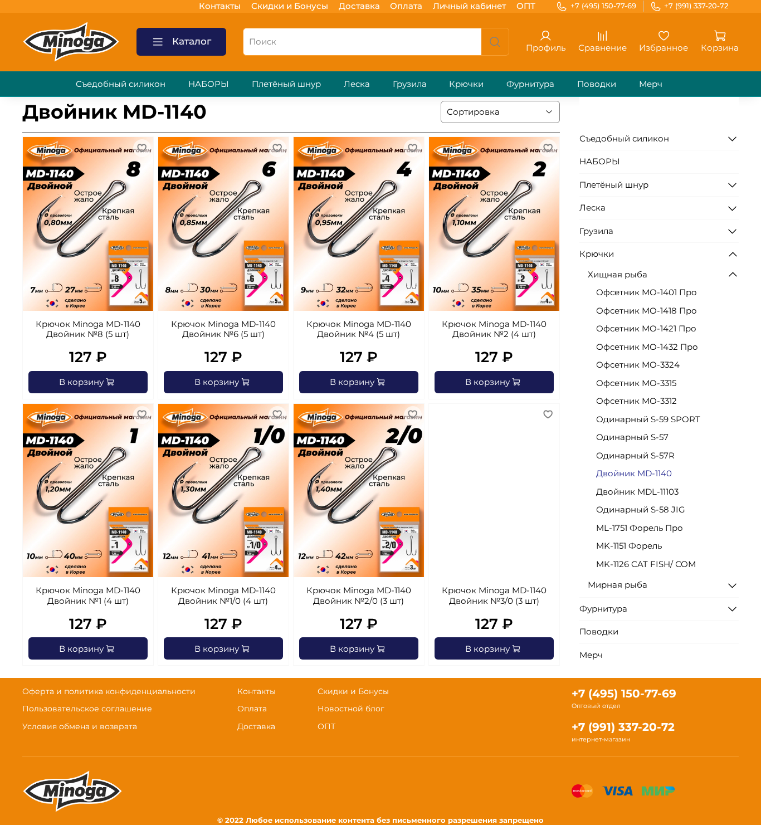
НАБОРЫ (208, 84)
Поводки (596, 84)
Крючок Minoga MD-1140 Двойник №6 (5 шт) (223, 329)
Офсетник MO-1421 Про (646, 328)
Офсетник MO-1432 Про (647, 346)
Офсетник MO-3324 (638, 364)
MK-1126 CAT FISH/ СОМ (646, 564)
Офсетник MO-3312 (636, 401)
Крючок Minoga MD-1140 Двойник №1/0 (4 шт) (223, 595)
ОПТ (525, 6)
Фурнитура (530, 84)
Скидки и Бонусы (289, 6)
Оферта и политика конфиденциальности (109, 691)
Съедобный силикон (120, 84)
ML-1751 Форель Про (639, 528)
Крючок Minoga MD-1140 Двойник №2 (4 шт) (494, 329)
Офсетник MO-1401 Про (646, 292)
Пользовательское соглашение (87, 708)
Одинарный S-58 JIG (640, 509)
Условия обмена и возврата (79, 726)
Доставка (359, 6)
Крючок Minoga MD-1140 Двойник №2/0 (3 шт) (358, 595)
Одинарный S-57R (635, 455)
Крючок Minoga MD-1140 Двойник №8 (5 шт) (88, 329)
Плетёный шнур (286, 84)
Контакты (220, 6)
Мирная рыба (617, 584)
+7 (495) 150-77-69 (603, 5)
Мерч (650, 84)
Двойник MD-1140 (634, 473)
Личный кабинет (469, 6)
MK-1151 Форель (629, 545)
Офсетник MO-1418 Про (646, 310)
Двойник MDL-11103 (637, 491)
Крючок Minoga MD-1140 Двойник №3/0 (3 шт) (494, 595)
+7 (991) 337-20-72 (696, 5)
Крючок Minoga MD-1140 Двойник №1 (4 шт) (88, 595)
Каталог (191, 41)
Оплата (406, 6)
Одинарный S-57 (632, 437)
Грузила (410, 84)
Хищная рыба (617, 274)
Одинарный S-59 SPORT (648, 419)
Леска (357, 84)
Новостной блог (351, 708)
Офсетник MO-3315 (636, 383)
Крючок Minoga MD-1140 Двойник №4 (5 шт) (358, 329)
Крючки (466, 84)
